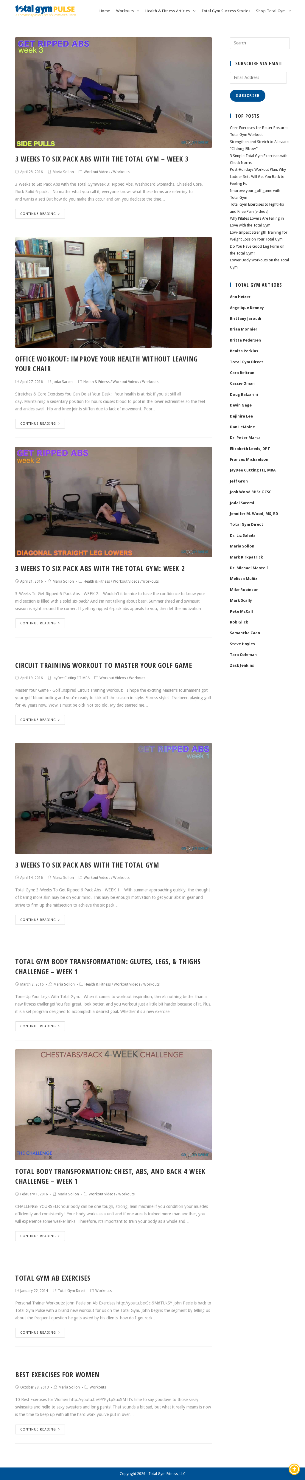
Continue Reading (38, 214)
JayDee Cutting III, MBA (71, 678)
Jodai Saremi (63, 382)
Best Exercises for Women (57, 1374)
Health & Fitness (96, 382)
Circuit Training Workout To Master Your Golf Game (103, 665)
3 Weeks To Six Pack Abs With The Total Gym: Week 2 (100, 568)
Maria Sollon (63, 172)
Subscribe (247, 96)
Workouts (121, 172)
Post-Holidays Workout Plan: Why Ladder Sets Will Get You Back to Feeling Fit (258, 176)
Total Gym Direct (71, 1291)
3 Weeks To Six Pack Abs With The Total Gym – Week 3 (102, 159)
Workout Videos (97, 172)
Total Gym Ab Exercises (52, 1278)
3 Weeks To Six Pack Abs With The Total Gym (87, 865)
